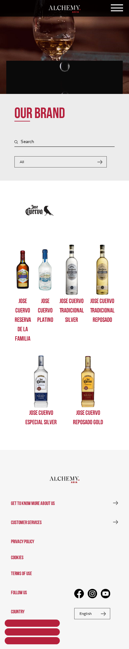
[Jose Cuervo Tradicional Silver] (71, 270)
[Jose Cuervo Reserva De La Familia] (23, 270)
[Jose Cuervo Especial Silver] (41, 381)
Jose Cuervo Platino (45, 309)
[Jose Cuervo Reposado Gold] (88, 381)
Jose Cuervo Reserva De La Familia (23, 319)
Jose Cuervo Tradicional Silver (71, 309)
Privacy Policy (22, 541)
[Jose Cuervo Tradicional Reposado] (102, 270)
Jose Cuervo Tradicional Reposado (102, 309)
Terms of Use (21, 573)
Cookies (17, 557)
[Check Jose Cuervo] (39, 221)
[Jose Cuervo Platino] (45, 270)
